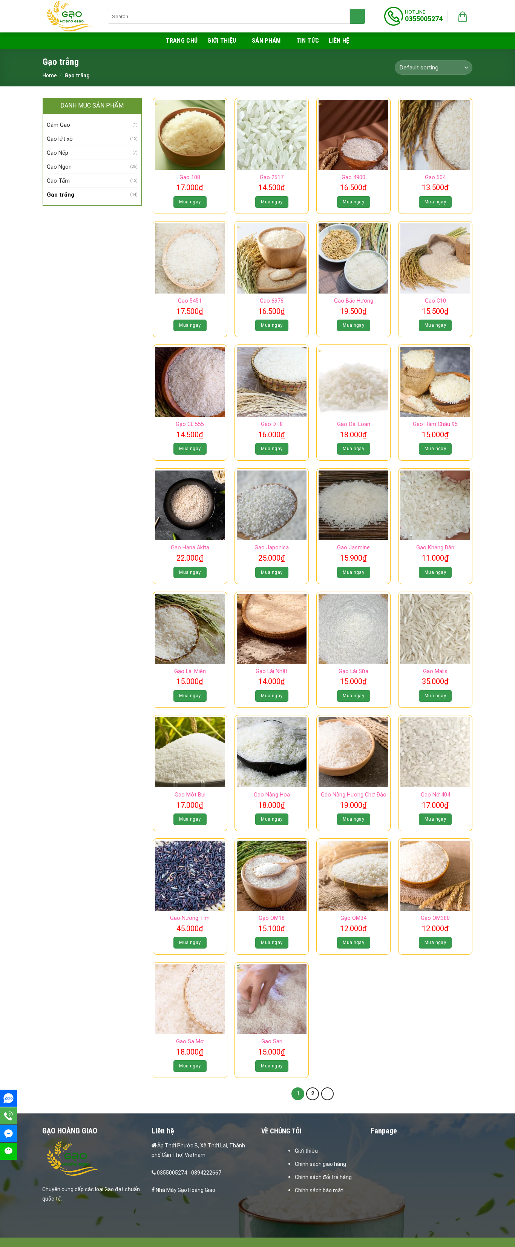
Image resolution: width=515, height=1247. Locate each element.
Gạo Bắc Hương (353, 301)
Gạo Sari (271, 1041)
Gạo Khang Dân (435, 547)
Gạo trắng (60, 194)
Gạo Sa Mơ (190, 1041)
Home (50, 75)
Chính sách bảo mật (319, 1190)
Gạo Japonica (271, 547)
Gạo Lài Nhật (272, 671)
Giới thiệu (221, 40)
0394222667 (206, 1173)
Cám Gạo (58, 124)
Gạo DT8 (272, 424)
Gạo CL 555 (190, 424)
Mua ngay (190, 202)
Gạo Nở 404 (435, 795)
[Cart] (462, 16)
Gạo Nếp (57, 152)
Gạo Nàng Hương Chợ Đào (353, 795)
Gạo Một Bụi (190, 795)
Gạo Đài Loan (353, 424)
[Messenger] (8, 1133)
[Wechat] (8, 1151)
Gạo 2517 (272, 177)
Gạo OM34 (353, 918)
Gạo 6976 (272, 301)
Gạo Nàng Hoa (272, 795)
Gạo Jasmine (353, 547)
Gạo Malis (435, 671)
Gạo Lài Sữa (353, 671)
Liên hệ (339, 40)
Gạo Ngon (59, 166)
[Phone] (8, 1115)
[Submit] (357, 16)
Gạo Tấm (58, 180)
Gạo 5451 (190, 301)
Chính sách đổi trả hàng (323, 1177)
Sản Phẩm (266, 40)
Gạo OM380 (435, 918)
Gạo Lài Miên (190, 671)
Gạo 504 (435, 177)
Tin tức (307, 40)
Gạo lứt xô (60, 138)
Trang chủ (182, 40)
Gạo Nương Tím (190, 918)
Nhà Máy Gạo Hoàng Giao (185, 1190)
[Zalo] (8, 1098)
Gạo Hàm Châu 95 (435, 424)
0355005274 (172, 1173)
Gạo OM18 (272, 918)
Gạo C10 (435, 301)
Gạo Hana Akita (190, 547)
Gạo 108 (189, 177)
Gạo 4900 (353, 177)
